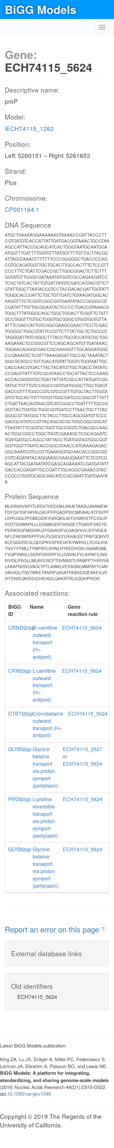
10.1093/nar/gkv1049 (29, 1093)
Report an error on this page (53, 929)
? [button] (103, 928)
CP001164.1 (22, 209)
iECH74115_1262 (29, 128)
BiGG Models (40, 9)
